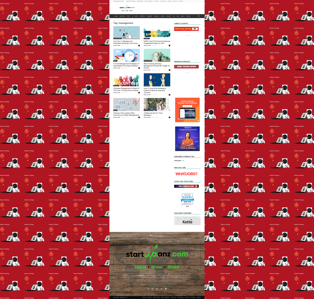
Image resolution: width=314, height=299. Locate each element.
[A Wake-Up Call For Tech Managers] (157, 104)
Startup (115, 110)
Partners (181, 1)
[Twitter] (165, 288)
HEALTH (163, 16)
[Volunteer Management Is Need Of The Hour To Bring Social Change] (126, 79)
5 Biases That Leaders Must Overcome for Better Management (126, 114)
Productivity (146, 85)
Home (114, 20)
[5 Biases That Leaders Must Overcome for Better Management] (126, 104)
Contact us (156, 1)
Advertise (175, 1)
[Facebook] (148, 288)
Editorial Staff (116, 45)
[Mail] (161, 288)
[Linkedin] (157, 288)
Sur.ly (190, 203)
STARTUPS (142, 16)
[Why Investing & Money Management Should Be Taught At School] (157, 55)
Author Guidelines (149, 1)
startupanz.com (187, 199)
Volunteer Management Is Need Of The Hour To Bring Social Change (126, 89)
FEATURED (122, 16)
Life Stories (116, 85)
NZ (174, 16)
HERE (182, 160)
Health (115, 61)
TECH (128, 16)
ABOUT (182, 16)
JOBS (136, 16)
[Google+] (152, 288)
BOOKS (188, 16)
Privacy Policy (163, 1)
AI (132, 16)
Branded (170, 1)
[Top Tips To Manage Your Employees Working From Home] (126, 32)
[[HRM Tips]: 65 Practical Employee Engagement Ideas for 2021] (157, 32)
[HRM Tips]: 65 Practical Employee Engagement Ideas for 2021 (157, 42)
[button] (199, 16)
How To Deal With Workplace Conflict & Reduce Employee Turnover (155, 90)
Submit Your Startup (130, 1)
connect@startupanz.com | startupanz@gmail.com (160, 284)
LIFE (178, 16)
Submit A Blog (140, 1)
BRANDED (149, 16)
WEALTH (169, 16)
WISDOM (156, 16)
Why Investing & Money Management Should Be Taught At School (157, 66)
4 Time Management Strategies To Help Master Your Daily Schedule (126, 65)
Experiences (146, 38)
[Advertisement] (171, 8)
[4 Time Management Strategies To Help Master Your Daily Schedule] (126, 55)
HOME (116, 16)
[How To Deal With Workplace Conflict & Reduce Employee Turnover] (157, 79)
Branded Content (117, 38)
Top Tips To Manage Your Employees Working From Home (125, 42)
